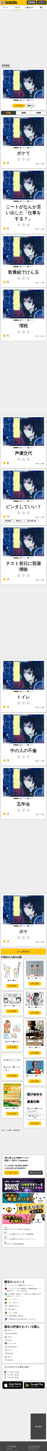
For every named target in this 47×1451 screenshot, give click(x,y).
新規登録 (31, 2)
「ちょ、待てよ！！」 (14, 1302)
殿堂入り (10, 1449)
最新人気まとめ (34, 1449)
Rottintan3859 (12, 1333)
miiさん (9, 1330)
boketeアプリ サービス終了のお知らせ (17, 1228)
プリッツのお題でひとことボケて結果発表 (19, 1233)
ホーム (5, 7)
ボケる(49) (12, 1011)
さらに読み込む (23, 951)
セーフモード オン (12, 1173)
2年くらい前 (39, 164)
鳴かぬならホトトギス (35, 1117)
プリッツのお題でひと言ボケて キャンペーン (20, 1238)
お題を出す (29, 7)
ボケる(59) (12, 986)
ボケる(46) (12, 1047)
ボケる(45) (34, 1053)
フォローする (12, 1374)
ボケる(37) (12, 1114)
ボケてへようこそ (35, 1173)
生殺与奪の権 (31, 521)
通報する (30, 105)
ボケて (3, 1130)
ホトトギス (32, 1111)
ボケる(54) (34, 984)
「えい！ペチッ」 (13, 1299)
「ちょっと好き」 (13, 1312)
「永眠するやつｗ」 (13, 1306)
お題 (9, 1130)
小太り (9, 1340)
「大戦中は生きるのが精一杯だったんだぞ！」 (22, 1319)
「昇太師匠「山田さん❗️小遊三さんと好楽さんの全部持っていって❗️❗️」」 (24, 1295)
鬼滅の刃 (19, 521)
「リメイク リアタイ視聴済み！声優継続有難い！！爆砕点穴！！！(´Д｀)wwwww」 (24, 1290)
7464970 (16, 1130)
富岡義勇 (8, 521)
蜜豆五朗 (10, 1353)
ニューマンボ (11, 1343)
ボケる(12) (18, 106)
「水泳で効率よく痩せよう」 (16, 1316)
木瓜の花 (10, 1360)
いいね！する (12, 1372)
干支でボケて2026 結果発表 (14, 1243)
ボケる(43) (12, 1076)
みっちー (10, 1350)
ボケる (17, 7)
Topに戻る (38, 1426)
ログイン (41, 2)
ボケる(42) (34, 1081)
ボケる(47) (34, 1013)
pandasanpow (12, 1347)
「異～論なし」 (12, 1309)
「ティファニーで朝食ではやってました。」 (21, 1285)
